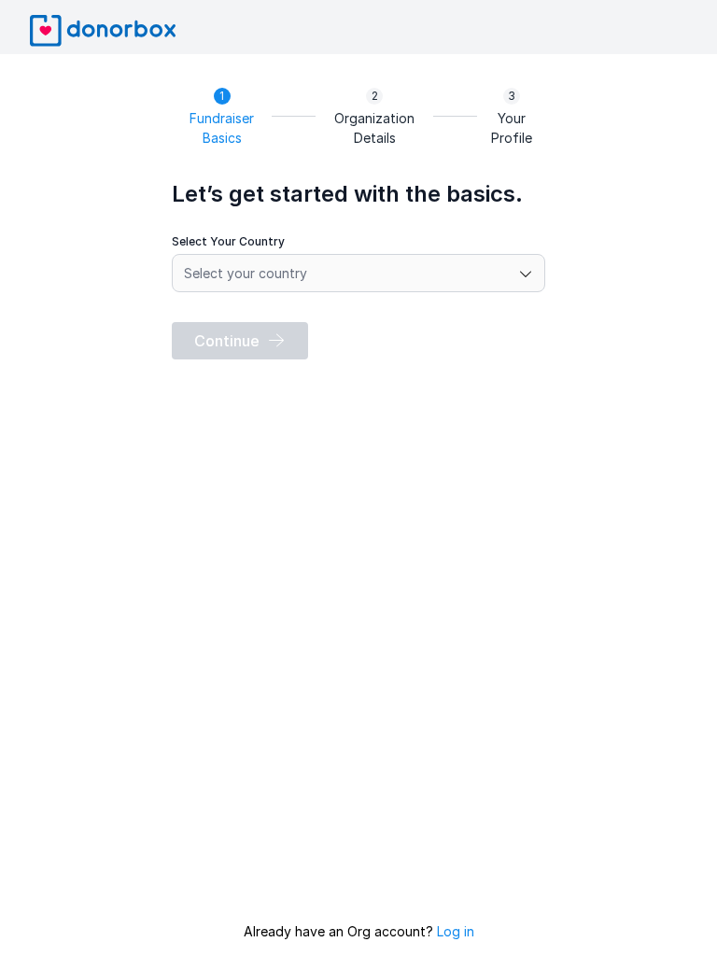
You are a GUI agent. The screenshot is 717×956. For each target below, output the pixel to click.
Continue (227, 340)
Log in (455, 931)
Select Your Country (228, 241)
